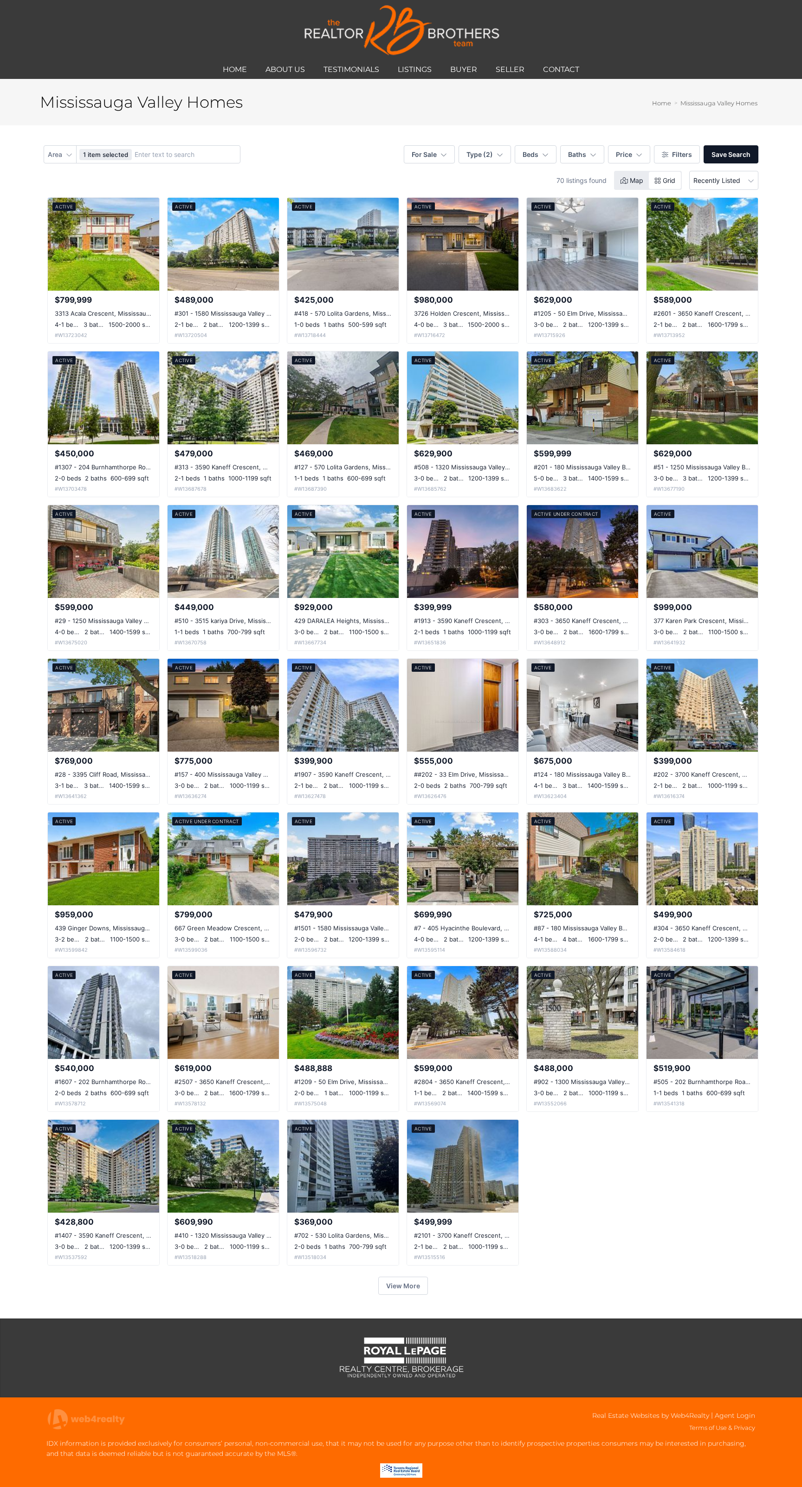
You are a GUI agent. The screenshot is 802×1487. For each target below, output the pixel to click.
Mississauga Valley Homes (718, 103)
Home (661, 103)
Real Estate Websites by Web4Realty (650, 1415)
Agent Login (735, 1415)
